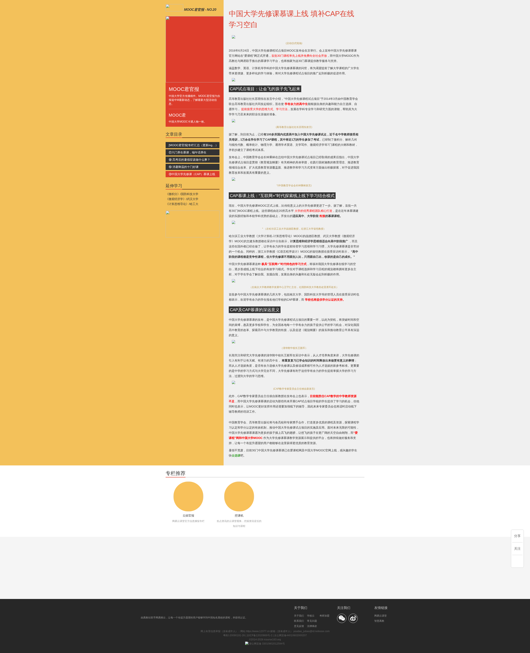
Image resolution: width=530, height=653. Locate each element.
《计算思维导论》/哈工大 (182, 204)
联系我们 (299, 620)
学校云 (310, 615)
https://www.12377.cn (258, 631)
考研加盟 (324, 615)
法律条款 (312, 626)
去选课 (236, 455)
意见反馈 (299, 626)
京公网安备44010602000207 (290, 635)
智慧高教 (379, 620)
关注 (517, 548)
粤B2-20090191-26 (234, 635)
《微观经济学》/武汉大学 (182, 199)
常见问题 (312, 620)
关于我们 (299, 615)
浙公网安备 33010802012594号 (266, 643)
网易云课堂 (380, 615)
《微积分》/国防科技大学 (182, 194)
